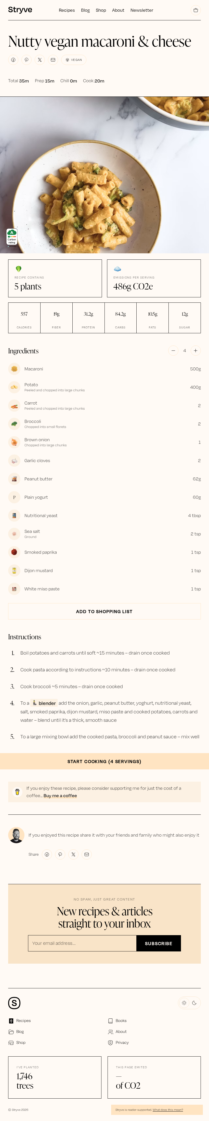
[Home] (25, 10)
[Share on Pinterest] (26, 60)
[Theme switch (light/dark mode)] (189, 1003)
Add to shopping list (104, 611)
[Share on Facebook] (13, 60)
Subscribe (159, 943)
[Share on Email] (53, 60)
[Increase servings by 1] (196, 350)
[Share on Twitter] (40, 60)
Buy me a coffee (60, 795)
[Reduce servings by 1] (173, 350)
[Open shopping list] (196, 10)
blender (47, 702)
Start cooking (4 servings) (104, 761)
